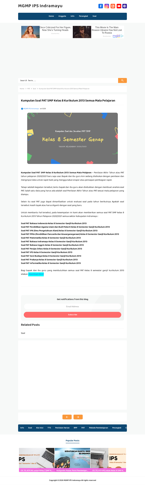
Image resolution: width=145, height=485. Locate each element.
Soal (30, 428)
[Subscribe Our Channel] (119, 5)
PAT (83, 428)
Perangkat (116, 428)
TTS (49, 428)
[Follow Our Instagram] (106, 5)
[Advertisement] (72, 58)
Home (51, 16)
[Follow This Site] (113, 5)
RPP (75, 428)
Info (22, 428)
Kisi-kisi (39, 428)
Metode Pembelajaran (98, 428)
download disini (36, 274)
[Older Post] (78, 417)
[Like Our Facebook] (100, 5)
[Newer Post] (67, 417)
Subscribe (72, 315)
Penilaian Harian (62, 428)
